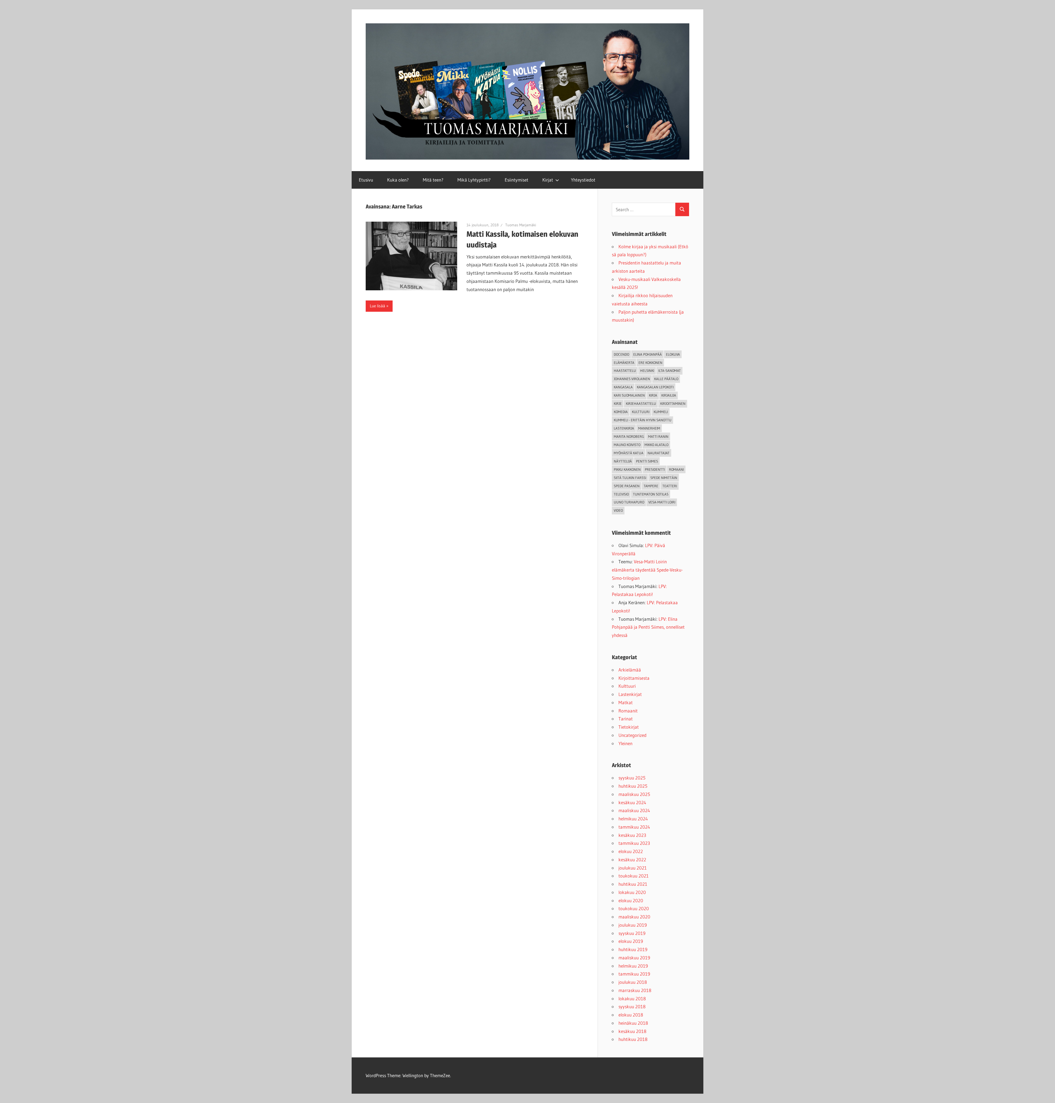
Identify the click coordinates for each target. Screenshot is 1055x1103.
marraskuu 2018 (634, 990)
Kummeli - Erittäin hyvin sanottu (642, 420)
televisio (621, 494)
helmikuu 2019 (633, 966)
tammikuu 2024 (634, 827)
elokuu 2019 (630, 941)
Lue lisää (377, 305)
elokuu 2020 (630, 900)
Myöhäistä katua (628, 453)
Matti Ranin (658, 436)
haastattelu (625, 370)
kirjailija (668, 395)
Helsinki (647, 370)
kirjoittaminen (672, 403)
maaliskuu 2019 (634, 957)
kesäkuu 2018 (632, 1031)
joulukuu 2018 (632, 982)
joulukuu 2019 (632, 925)
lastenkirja (624, 428)
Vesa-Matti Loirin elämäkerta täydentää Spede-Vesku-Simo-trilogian (647, 570)
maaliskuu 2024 (634, 810)
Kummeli (661, 412)
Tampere (651, 486)
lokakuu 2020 (632, 892)
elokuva (673, 354)
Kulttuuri (627, 686)
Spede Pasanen (627, 486)
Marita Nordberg (629, 436)
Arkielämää (629, 670)
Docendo (621, 354)
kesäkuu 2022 (632, 859)
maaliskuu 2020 (634, 917)
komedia (621, 412)
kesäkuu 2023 (632, 835)
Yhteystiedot (583, 180)
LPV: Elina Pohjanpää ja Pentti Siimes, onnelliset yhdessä (648, 627)
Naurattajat (659, 453)
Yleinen (625, 743)
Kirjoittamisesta (633, 678)
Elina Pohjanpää (647, 354)
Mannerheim (649, 428)
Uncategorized (632, 735)
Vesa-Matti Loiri (661, 502)
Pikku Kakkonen (627, 469)
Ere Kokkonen (650, 362)
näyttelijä (623, 461)
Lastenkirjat (630, 694)
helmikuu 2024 (633, 818)
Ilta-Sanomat (669, 370)
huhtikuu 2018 (633, 1039)
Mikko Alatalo (656, 444)
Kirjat (547, 180)
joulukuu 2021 (632, 868)
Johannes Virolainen (632, 379)
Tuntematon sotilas (650, 494)
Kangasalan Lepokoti (655, 387)
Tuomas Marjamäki (520, 224)
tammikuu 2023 (634, 843)
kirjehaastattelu (641, 403)
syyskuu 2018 (632, 1006)
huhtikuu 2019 (632, 949)
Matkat (625, 702)
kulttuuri (640, 412)
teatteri (669, 486)
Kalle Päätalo (666, 379)
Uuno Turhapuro (629, 502)
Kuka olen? (398, 180)
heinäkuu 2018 (633, 1023)
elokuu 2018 (630, 1015)
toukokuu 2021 (633, 876)
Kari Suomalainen (629, 395)
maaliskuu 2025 (634, 794)
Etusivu (366, 180)
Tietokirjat (628, 727)
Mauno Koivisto (627, 444)
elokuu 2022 (630, 851)
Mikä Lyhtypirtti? (474, 180)
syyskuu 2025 (631, 778)
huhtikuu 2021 (632, 884)
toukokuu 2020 (633, 908)
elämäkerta (624, 362)
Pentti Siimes (647, 461)
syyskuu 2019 (631, 933)
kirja (653, 395)
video (618, 510)
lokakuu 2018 (632, 998)
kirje (618, 403)
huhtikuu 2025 (632, 786)
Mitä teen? (433, 180)
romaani (676, 469)
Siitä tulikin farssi (630, 477)
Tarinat (625, 719)
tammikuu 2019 (634, 974)
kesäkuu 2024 (632, 802)
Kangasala (623, 387)
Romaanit (628, 711)
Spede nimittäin (663, 477)
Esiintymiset (516, 180)
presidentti (655, 469)
